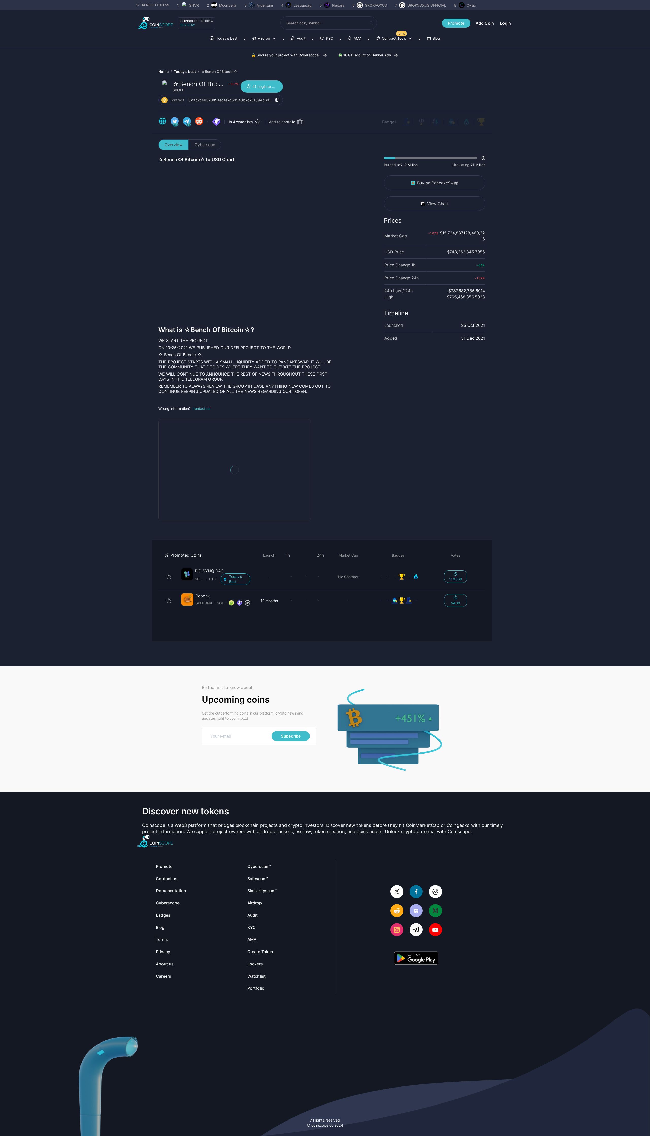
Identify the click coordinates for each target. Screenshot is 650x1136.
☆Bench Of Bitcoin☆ (219, 71)
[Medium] (435, 911)
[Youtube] (435, 930)
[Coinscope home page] (155, 23)
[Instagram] (397, 930)
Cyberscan (204, 144)
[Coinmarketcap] (435, 892)
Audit (252, 915)
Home (163, 71)
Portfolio (255, 988)
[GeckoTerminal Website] (216, 122)
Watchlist (256, 976)
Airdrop (254, 902)
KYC (251, 927)
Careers (163, 976)
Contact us (166, 878)
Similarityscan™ (262, 890)
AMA (251, 939)
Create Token (260, 951)
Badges (389, 121)
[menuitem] (223, 39)
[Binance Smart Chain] (164, 100)
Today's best (185, 71)
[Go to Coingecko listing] (231, 603)
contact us (201, 408)
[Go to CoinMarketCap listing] (247, 603)
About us (165, 963)
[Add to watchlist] (169, 577)
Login (505, 23)
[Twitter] (397, 892)
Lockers (255, 963)
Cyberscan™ (259, 866)
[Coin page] (216, 576)
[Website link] (162, 122)
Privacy (163, 951)
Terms (162, 939)
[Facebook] (416, 892)
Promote (456, 23)
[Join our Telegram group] (416, 930)
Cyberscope (168, 902)
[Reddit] (397, 911)
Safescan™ (257, 878)
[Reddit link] (199, 122)
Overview (174, 144)
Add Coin (485, 23)
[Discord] (416, 911)
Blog (160, 927)
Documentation (171, 890)
